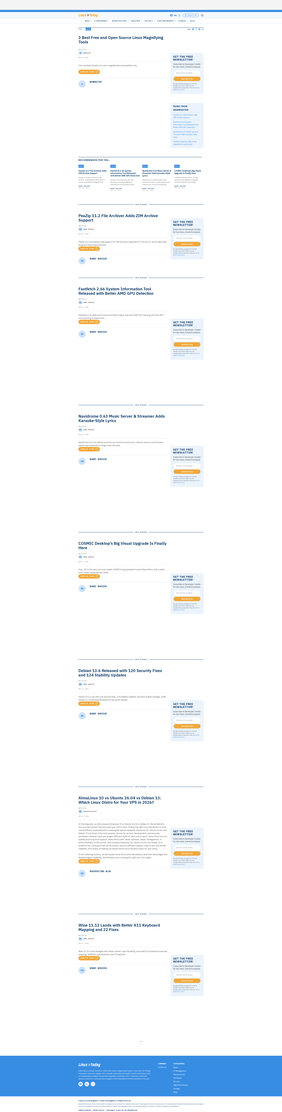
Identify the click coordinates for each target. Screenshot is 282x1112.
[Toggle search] (202, 15)
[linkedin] (175, 15)
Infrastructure (119, 21)
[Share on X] (196, 29)
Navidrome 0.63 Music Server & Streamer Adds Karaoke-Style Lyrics (185, 134)
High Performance (165, 21)
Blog (192, 21)
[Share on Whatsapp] (203, 29)
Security (149, 21)
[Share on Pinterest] (199, 29)
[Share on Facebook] (193, 29)
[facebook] (171, 15)
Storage (182, 21)
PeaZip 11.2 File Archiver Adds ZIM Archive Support (92, 172)
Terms (198, 88)
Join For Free (187, 79)
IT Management (101, 21)
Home (80, 29)
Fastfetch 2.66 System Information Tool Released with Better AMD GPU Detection (185, 124)
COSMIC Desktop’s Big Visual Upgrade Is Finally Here (187, 172)
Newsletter (192, 15)
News (87, 21)
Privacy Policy (180, 90)
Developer (135, 21)
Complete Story (87, 72)
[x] (179, 15)
